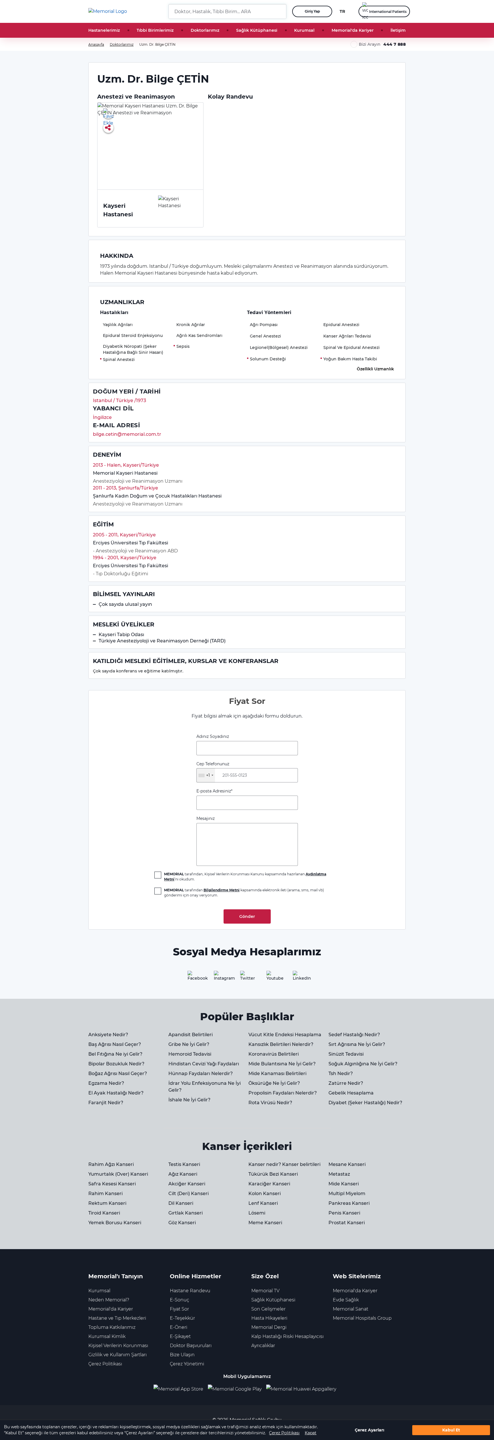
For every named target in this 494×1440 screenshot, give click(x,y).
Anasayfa (96, 44)
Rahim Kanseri (105, 1193)
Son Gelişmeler (268, 1309)
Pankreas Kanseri (349, 1203)
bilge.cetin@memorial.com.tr (127, 434)
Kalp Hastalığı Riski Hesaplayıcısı (287, 1336)
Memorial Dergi (268, 1327)
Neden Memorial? (108, 1300)
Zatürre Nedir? (345, 1083)
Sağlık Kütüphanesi (256, 30)
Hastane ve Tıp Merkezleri (117, 1318)
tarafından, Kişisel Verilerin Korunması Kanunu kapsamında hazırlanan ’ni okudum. (245, 876)
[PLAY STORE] (235, 1389)
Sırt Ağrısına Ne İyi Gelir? (356, 1044)
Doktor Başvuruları (191, 1345)
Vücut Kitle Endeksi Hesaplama (284, 1034)
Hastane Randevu (190, 1290)
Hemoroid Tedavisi (189, 1054)
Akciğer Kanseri (186, 1184)
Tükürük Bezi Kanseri (273, 1174)
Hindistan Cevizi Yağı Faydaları (203, 1063)
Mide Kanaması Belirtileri (277, 1073)
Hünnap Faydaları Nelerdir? (200, 1073)
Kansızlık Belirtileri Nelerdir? (280, 1044)
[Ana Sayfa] (107, 11)
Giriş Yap (312, 11)
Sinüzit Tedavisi (346, 1054)
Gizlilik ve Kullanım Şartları (117, 1354)
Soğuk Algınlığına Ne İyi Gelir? (362, 1063)
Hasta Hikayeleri (269, 1318)
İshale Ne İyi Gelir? (189, 1100)
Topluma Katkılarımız (112, 1327)
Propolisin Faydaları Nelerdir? (282, 1093)
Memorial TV (265, 1290)
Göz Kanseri (182, 1222)
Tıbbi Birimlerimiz (155, 30)
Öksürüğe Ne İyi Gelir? (274, 1083)
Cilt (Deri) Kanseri (188, 1193)
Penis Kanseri (344, 1213)
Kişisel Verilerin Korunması (118, 1345)
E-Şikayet (180, 1336)
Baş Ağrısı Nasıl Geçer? (114, 1044)
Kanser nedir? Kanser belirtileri (284, 1164)
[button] (280, 11)
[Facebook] (194, 977)
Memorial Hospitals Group (362, 1318)
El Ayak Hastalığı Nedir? (116, 1093)
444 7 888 (394, 44)
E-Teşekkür (182, 1318)
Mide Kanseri (343, 1184)
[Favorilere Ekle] (108, 113)
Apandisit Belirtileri (190, 1034)
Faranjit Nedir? (105, 1102)
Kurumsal (304, 30)
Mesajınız (205, 818)
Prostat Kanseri (346, 1222)
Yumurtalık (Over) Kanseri (118, 1174)
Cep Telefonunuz (212, 769)
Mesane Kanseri (347, 1164)
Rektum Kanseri (107, 1203)
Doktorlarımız (205, 30)
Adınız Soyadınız (212, 736)
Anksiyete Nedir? (108, 1034)
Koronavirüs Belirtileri (273, 1054)
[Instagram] (221, 977)
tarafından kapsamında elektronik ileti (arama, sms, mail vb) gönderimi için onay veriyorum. (244, 892)
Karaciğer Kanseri (269, 1184)
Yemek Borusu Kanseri (114, 1222)
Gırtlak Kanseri (185, 1213)
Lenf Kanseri (263, 1203)
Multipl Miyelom (346, 1193)
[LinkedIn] (299, 977)
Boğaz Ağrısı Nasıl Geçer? (117, 1073)
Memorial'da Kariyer (353, 30)
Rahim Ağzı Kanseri (111, 1164)
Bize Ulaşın (182, 1354)
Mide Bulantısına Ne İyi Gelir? (282, 1063)
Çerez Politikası (284, 1432)
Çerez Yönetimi (187, 1364)
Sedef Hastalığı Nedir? (354, 1034)
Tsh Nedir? (340, 1073)
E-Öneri (178, 1327)
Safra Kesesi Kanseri (112, 1184)
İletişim (398, 30)
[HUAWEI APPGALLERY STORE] (303, 1389)
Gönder (247, 916)
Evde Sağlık (346, 1300)
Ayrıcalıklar (263, 1345)
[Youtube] (273, 977)
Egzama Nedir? (106, 1083)
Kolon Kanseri (264, 1193)
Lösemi (256, 1213)
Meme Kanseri (265, 1222)
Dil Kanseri (180, 1203)
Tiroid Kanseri (104, 1213)
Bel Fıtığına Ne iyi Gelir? (115, 1054)
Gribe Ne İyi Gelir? (188, 1044)
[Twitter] (247, 977)
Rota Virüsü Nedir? (270, 1102)
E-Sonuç (179, 1300)
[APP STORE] (181, 1389)
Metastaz (339, 1174)
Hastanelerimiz (104, 30)
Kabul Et (451, 1430)
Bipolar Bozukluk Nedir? (116, 1063)
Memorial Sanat (350, 1309)
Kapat (310, 1432)
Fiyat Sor (179, 1309)
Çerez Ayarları (369, 1430)
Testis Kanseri (184, 1164)
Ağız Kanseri (182, 1174)
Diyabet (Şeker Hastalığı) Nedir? (365, 1102)
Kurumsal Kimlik (107, 1336)
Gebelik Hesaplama (351, 1093)
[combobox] (205, 775)
